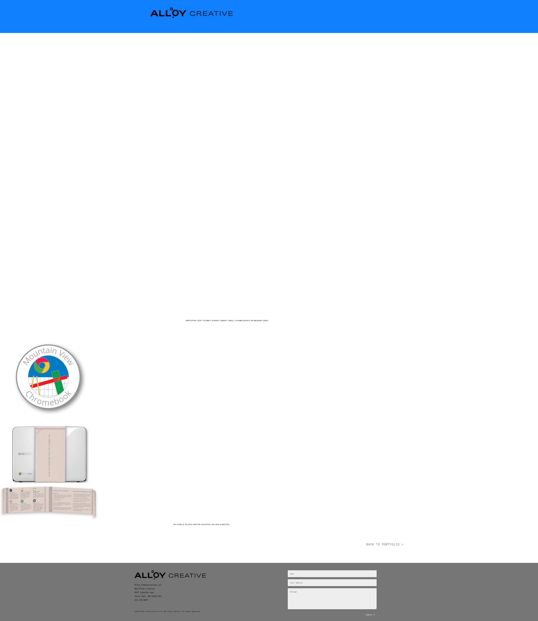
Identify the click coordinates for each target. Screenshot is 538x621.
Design (139, 51)
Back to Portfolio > (385, 544)
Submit (369, 614)
